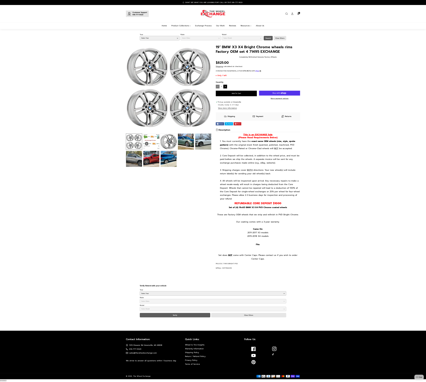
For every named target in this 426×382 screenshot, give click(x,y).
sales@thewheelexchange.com (143, 353)
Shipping (219, 66)
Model (224, 34)
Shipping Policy (192, 352)
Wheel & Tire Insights (194, 345)
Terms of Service (192, 364)
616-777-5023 (138, 15)
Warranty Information (194, 348)
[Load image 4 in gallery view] (186, 141)
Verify (175, 315)
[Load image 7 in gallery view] (151, 159)
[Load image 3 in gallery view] (169, 141)
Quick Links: (192, 339)
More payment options (280, 98)
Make (182, 34)
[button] (286, 14)
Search (268, 38)
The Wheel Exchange (142, 376)
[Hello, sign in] (292, 13)
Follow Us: (250, 339)
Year (141, 34)
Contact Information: (138, 339)
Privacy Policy (191, 360)
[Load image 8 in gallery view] (169, 159)
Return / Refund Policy (195, 356)
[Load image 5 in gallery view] (203, 141)
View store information (227, 108)
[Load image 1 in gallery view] (134, 141)
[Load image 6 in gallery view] (134, 159)
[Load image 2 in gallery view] (151, 141)
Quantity (219, 82)
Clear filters (279, 38)
